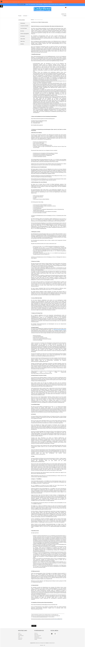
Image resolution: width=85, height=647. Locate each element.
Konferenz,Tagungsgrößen (25, 34)
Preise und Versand (37, 635)
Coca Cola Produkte (25, 28)
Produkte (19, 15)
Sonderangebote (21, 635)
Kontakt (35, 639)
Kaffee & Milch (25, 38)
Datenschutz (41, 645)
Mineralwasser (25, 23)
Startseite (32, 19)
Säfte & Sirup (25, 41)
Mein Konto (36, 634)
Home (19, 633)
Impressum (20, 639)
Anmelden (63, 14)
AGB (19, 636)
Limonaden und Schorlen (25, 26)
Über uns (35, 633)
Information (25, 15)
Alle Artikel (20, 634)
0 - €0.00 (64, 15)
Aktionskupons (36, 636)
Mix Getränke (25, 36)
